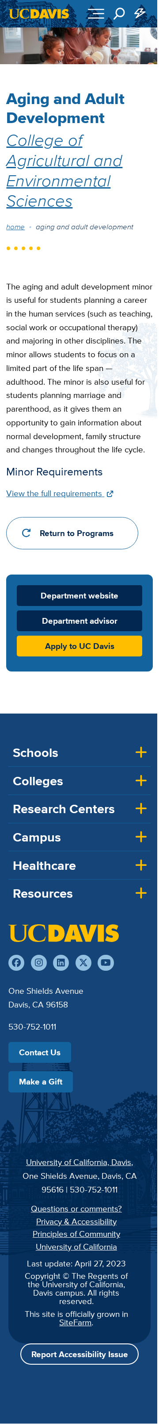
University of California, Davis (78, 1162)
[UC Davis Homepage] (38, 14)
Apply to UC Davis (79, 646)
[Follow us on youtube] (106, 963)
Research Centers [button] (64, 808)
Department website (79, 595)
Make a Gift (40, 1081)
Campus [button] (37, 837)
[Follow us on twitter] (83, 963)
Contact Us (40, 1052)
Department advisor (79, 620)
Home (15, 226)
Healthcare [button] (44, 865)
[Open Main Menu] (96, 13)
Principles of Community (76, 1233)
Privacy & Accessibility (76, 1221)
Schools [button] (35, 752)
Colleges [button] (38, 781)
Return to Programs (77, 533)
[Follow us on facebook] (16, 963)
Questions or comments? (76, 1208)
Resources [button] (43, 893)
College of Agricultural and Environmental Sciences (64, 169)
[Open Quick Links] (140, 13)
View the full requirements (55, 493)
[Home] (63, 933)
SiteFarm (75, 1322)
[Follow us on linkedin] (61, 963)
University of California (76, 1246)
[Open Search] (119, 13)
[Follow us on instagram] (39, 963)
